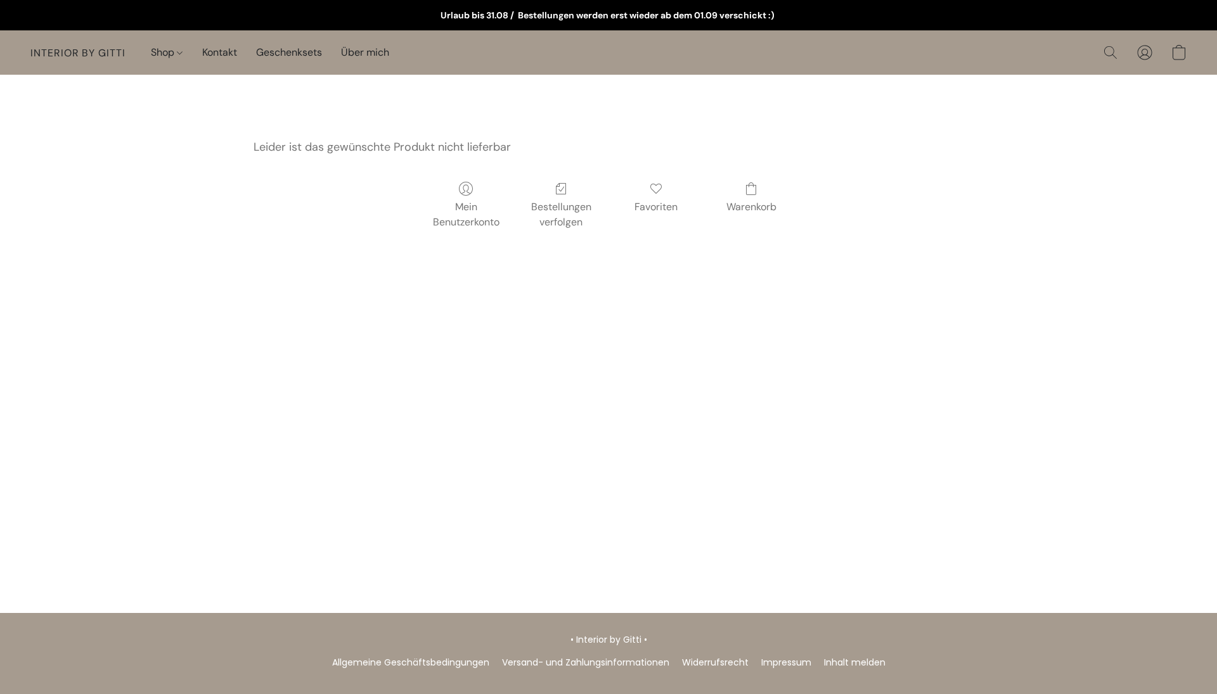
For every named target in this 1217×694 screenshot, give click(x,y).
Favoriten (656, 206)
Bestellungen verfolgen (561, 214)
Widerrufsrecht (715, 662)
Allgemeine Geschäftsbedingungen (410, 662)
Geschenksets (289, 52)
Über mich (365, 52)
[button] (78, 52)
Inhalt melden (854, 662)
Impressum (786, 662)
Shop (164, 52)
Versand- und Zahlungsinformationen (585, 662)
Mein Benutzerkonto (466, 214)
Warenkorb (751, 206)
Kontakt (219, 52)
